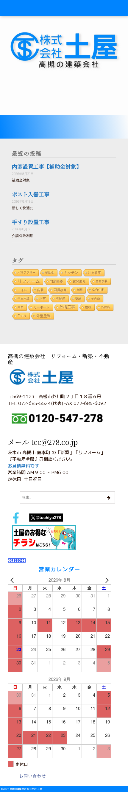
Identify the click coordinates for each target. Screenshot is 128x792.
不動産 (60, 298)
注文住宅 (94, 272)
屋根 (88, 307)
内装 (40, 290)
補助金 (49, 272)
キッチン (71, 272)
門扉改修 (56, 281)
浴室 (42, 298)
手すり (22, 315)
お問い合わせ (32, 776)
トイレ (22, 290)
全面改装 (101, 281)
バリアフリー (26, 272)
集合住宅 (98, 289)
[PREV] (13, 580)
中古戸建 (23, 298)
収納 (78, 298)
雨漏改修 (60, 290)
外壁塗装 (43, 316)
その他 (95, 298)
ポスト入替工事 (30, 194)
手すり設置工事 (30, 222)
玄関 (79, 289)
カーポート (41, 307)
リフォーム (29, 281)
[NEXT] (105, 580)
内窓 (21, 307)
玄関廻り (79, 281)
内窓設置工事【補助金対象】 (47, 166)
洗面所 (105, 307)
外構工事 (67, 307)
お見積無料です (23, 465)
